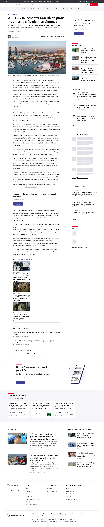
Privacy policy (35, 521)
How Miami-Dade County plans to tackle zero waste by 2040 (86, 445)
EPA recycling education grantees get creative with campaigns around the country (44, 437)
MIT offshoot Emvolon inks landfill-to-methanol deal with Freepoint (88, 59)
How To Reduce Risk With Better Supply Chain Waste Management (86, 118)
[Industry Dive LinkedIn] (8, 490)
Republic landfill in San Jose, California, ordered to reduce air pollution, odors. (83, 204)
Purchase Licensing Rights (33, 499)
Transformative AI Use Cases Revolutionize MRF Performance (86, 107)
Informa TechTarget (58, 514)
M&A (22, 8)
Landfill (46, 8)
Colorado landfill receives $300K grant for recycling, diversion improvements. (83, 214)
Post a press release (82, 178)
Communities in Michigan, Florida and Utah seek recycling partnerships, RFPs (88, 69)
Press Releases (36, 5)
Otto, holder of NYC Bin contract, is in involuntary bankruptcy (86, 455)
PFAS (72, 8)
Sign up (95, 4)
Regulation (27, 8)
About (27, 488)
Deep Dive (19, 5)
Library (24, 5)
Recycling (52, 8)
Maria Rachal (15, 36)
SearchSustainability (57, 1)
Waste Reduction (79, 8)
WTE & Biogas (65, 8)
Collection (40, 8)
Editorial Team (29, 491)
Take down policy (53, 521)
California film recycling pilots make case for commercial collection (85, 464)
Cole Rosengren (18, 344)
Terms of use (43, 521)
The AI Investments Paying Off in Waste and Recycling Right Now (87, 96)
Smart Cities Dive (42, 1)
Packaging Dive (34, 1)
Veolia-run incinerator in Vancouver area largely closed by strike (88, 78)
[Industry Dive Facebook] (11, 490)
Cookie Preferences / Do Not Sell (68, 521)
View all (74, 125)
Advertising (49, 488)
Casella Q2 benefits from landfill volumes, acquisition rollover (85, 435)
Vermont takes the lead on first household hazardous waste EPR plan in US (44, 458)
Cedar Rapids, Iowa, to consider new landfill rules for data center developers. (84, 194)
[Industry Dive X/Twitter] (15, 490)
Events (29, 5)
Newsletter (29, 496)
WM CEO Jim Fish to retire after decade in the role (88, 50)
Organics (58, 8)
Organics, (37, 353)
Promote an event (82, 247)
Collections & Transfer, (27, 353)
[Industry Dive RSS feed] (18, 490)
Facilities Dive (26, 1)
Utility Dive (49, 1)
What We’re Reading (31, 504)
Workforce (34, 8)
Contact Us (29, 494)
